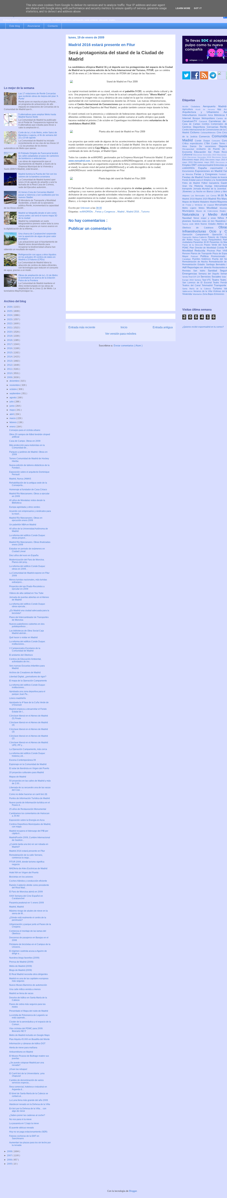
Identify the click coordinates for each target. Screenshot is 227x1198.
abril (12, 414)
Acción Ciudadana (192, 106)
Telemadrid (208, 285)
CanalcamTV (190, 121)
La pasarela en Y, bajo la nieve (24, 1123)
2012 (10, 365)
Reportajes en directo (199, 267)
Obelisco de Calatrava (200, 227)
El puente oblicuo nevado (21, 1127)
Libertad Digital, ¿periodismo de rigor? (27, 676)
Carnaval (204, 121)
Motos (203, 208)
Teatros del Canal (192, 285)
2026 (10, 307)
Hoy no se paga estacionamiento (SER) (28, 1131)
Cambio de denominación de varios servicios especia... (26, 1081)
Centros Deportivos (194, 126)
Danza (194, 146)
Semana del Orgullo (209, 273)
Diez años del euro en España (23, 555)
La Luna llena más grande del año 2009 (28, 1100)
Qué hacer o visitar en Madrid (23, 637)
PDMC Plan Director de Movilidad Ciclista (203, 247)
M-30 (221, 195)
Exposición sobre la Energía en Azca (27, 820)
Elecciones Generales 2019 (199, 157)
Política (205, 256)
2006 (10, 1159)
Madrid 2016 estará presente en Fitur (27, 851)
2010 (10, 373)
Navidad (187, 217)
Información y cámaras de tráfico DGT (27, 1043)
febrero (13, 422)
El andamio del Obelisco (21, 655)
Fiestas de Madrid (193, 177)
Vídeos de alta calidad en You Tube (26, 593)
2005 (10, 1164)
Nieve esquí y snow (205, 218)
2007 (10, 1155)
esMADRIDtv (87, 211)
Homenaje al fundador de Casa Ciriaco (28, 489)
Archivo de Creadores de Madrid (25, 672)
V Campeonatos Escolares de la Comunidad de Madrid (24, 649)
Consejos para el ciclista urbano (24, 430)
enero (13, 426)
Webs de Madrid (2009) (20, 966)
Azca (211, 115)
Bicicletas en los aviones (21, 877)
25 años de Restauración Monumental (27, 809)
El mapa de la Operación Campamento (28, 680)
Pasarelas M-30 (201, 242)
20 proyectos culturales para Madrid (26, 772)
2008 (10, 1151)
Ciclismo (195, 132)
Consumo (217, 141)
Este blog (14, 25)
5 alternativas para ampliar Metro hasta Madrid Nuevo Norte (37, 115)
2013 (10, 361)
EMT (195, 165)
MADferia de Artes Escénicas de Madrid (28, 868)
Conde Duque (203, 140)
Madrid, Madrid (16, 906)
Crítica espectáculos (193, 143)
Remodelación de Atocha (195, 261)
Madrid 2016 (133, 211)
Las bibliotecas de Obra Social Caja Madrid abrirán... (26, 631)
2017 (10, 344)
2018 (10, 340)
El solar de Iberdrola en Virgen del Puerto (29, 768)
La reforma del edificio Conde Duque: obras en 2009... (27, 567)
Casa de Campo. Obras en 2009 (24, 441)
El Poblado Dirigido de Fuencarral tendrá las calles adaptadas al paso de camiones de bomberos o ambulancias (38, 156)
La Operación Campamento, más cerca (28, 749)
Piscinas (212, 250)
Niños (222, 217)
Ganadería (215, 183)
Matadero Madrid (208, 202)
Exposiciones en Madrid (209, 171)
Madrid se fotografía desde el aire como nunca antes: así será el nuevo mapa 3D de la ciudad (37, 215)
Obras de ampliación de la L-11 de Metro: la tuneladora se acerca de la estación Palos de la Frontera (38, 278)
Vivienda (187, 294)
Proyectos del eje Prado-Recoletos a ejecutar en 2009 (27, 587)
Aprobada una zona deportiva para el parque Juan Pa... (27, 692)
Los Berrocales (198, 196)
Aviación (203, 115)
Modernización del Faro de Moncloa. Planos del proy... (27, 560)
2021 (10, 327)
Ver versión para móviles (120, 333)
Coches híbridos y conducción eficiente (28, 881)
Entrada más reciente (81, 327)
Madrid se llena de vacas (21, 993)
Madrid (121, 211)
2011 (10, 369)
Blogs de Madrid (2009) (20, 970)
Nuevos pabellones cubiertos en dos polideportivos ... (27, 625)
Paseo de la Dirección (193, 245)
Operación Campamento (197, 234)
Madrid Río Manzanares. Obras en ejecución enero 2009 (25, 519)
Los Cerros (212, 196)
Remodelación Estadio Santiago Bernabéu (204, 264)
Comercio (205, 136)
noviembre (15, 385)
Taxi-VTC (207, 280)
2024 (10, 315)
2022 (10, 323)
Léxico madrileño (17, 698)
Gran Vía (188, 186)
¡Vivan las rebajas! (18, 1069)
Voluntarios (198, 294)
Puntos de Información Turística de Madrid (29, 798)
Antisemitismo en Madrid (21, 1052)
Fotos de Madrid (191, 183)
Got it (198, 8)
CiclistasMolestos (209, 132)
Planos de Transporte (201, 253)
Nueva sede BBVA (191, 224)
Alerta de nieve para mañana (23, 1047)
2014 (10, 356)
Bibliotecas (220, 115)
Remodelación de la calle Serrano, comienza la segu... (26, 856)
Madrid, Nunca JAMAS (20, 478)
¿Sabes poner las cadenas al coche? (27, 1115)
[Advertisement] (31, 58)
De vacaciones (209, 146)
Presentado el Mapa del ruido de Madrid (28, 1011)
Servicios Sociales (211, 276)
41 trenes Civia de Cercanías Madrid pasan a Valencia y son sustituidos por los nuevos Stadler (38, 195)
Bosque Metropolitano (204, 118)
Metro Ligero (190, 208)
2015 (10, 352)
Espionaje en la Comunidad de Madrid (27, 764)
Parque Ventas (201, 240)
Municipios (189, 210)
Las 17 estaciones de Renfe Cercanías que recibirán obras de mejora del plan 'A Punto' (38, 96)
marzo (13, 418)
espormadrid (218, 168)
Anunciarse (33, 25)
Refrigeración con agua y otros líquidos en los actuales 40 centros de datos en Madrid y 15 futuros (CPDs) (37, 257)
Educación (201, 151)
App (220, 109)
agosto (13, 397)
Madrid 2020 (201, 199)
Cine (219, 132)
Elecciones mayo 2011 (193, 159)
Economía (188, 152)
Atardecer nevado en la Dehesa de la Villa (29, 1104)
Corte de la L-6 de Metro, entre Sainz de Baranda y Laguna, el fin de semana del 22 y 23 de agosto (37, 135)
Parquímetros (216, 239)
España (204, 168)
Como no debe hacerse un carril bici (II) (28, 794)
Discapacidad (189, 149)
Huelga (209, 186)
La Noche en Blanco (203, 191)
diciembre (15, 381)
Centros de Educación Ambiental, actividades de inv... (25, 660)
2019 (10, 336)
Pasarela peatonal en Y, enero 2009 (26, 902)
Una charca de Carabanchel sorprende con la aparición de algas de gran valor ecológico (37, 236)
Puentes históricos (202, 259)
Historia (199, 185)
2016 (10, 348)
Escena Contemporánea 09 (22, 760)
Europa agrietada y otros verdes (24, 507)
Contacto (53, 25)
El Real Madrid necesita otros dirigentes (28, 974)
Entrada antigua (163, 327)
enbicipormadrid (206, 165)
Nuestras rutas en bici (203, 221)
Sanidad (214, 270)
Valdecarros (187, 291)
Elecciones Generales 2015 (205, 155)
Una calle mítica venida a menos (25, 989)
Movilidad (213, 207)
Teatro (216, 279)
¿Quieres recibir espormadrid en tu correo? (203, 327)
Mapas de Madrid (17, 776)
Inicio (124, 327)
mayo (12, 410)
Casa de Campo (192, 124)
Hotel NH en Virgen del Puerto (23, 872)
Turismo (145, 211)
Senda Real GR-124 (191, 277)
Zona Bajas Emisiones (213, 294)
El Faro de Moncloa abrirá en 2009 (26, 891)
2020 (10, 332)
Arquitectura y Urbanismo (203, 112)
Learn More (183, 8)
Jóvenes (187, 191)
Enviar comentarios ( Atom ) (128, 345)
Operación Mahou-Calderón (195, 237)
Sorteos (198, 280)
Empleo (187, 165)
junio (12, 406)
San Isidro (200, 270)
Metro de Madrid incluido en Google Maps (29, 1035)
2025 (10, 311)
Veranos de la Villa (203, 291)
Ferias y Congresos (105, 211)
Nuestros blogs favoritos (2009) (24, 958)
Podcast (195, 256)
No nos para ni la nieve (20, 1119)
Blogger (133, 1191)
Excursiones (188, 171)
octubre (13, 389)
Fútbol (205, 183)
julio (12, 401)
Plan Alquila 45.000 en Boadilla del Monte (29, 1039)
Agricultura (188, 109)
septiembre (15, 393)
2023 (10, 319)
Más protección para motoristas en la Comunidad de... (27, 446)
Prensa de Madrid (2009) (21, 962)
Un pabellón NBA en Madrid (22, 524)
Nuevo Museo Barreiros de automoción (28, 985)
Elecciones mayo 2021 (205, 162)
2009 (10, 377)
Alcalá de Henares (206, 109)
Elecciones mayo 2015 (215, 160)
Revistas (187, 270)
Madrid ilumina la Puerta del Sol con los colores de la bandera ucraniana (37, 175)
